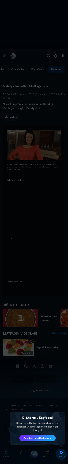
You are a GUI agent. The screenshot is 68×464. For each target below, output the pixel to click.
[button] (62, 416)
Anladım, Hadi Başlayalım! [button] (37, 438)
